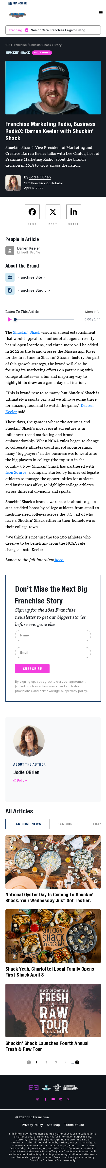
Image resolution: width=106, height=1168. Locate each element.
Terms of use (74, 1125)
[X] (68, 1099)
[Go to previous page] (29, 1062)
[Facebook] (45, 1099)
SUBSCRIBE (32, 669)
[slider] (15, 319)
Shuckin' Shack (40, 45)
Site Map (53, 1125)
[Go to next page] (77, 1062)
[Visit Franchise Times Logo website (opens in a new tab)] (46, 1088)
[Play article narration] (9, 319)
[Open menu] (100, 13)
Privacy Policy (32, 1125)
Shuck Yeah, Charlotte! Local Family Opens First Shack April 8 (49, 972)
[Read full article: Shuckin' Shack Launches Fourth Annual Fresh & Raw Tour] (53, 1010)
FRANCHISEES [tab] (67, 824)
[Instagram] (38, 1099)
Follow (22, 780)
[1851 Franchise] (17, 15)
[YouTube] (53, 1099)
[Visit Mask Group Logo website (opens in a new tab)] (57, 1087)
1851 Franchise (16, 45)
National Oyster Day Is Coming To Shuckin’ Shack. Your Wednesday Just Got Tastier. (49, 897)
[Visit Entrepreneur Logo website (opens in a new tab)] (33, 1088)
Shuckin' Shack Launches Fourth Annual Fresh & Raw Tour (47, 1046)
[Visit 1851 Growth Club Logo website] (70, 1087)
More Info (92, 312)
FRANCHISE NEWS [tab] (26, 824)
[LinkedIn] (61, 1099)
